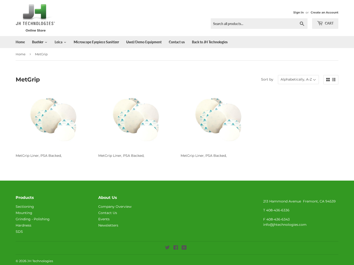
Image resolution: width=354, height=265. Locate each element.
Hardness (23, 225)
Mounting (24, 213)
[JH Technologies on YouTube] (184, 248)
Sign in (298, 12)
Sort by (267, 79)
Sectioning (25, 206)
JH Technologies (40, 261)
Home (21, 54)
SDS (19, 231)
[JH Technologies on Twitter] (167, 248)
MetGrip (41, 54)
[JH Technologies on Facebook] (175, 248)
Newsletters (108, 225)
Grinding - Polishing (33, 219)
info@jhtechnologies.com (285, 224)
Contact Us (107, 213)
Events (104, 219)
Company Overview (114, 206)
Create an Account (324, 12)
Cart (329, 23)
